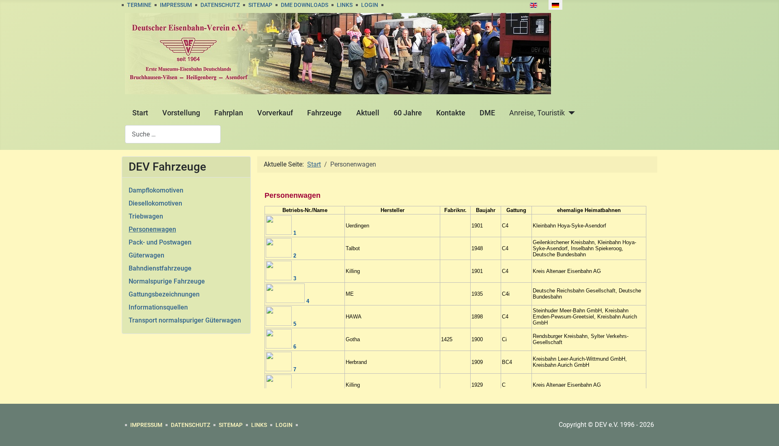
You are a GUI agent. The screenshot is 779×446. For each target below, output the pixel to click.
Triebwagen (146, 216)
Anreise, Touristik (537, 113)
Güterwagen (146, 255)
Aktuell (367, 113)
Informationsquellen (158, 307)
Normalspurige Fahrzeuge (167, 281)
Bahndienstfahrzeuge (160, 268)
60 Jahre (408, 113)
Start (140, 113)
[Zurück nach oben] (765, 431)
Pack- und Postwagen (160, 242)
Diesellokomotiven (155, 203)
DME (487, 113)
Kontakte (450, 113)
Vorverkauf (275, 113)
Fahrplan (228, 113)
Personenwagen (152, 229)
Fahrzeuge (324, 113)
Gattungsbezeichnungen (164, 294)
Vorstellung (181, 113)
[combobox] (173, 134)
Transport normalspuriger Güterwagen (185, 320)
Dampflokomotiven (156, 190)
